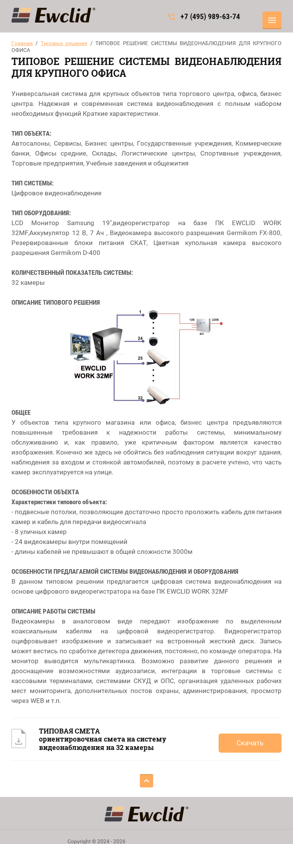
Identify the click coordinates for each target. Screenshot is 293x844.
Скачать (250, 743)
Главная (22, 43)
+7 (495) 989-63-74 (210, 16)
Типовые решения (64, 43)
